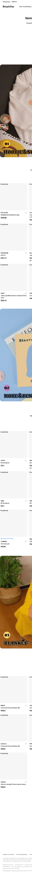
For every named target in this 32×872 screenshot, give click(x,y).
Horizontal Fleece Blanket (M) (10, 708)
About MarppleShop (21, 854)
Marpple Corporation (8, 854)
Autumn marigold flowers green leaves (13, 784)
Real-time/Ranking (25, 6)
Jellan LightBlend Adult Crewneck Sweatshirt (13, 297)
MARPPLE (14, 1)
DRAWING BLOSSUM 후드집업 (10, 215)
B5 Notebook (5, 463)
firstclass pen (5, 544)
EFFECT (3, 255)
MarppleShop (6, 1)
